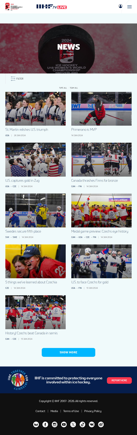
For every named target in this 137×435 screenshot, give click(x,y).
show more (68, 352)
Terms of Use (71, 411)
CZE (14, 186)
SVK (7, 237)
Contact (40, 411)
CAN (73, 186)
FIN (80, 186)
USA (7, 135)
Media (54, 411)
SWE (15, 237)
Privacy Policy (93, 411)
